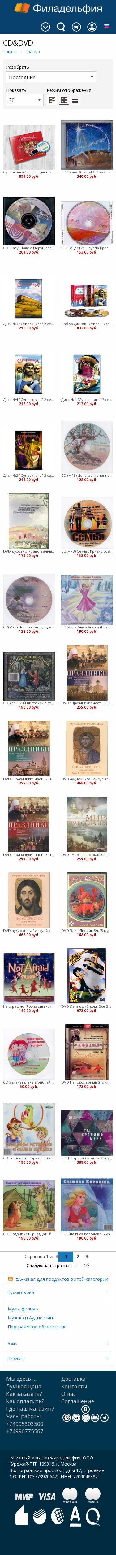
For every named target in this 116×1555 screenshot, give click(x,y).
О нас (68, 1393)
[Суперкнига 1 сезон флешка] (29, 147)
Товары (10, 52)
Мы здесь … (21, 1378)
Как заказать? (24, 1393)
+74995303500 (24, 1423)
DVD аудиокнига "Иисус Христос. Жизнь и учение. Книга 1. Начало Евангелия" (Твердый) (29, 930)
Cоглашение (77, 1401)
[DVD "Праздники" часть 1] (87, 673)
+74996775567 (24, 1431)
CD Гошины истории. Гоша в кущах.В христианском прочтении (29, 1158)
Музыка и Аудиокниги (31, 1318)
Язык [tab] (12, 1343)
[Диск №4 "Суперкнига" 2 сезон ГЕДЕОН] (29, 374)
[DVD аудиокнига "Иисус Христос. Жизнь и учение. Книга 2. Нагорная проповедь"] (87, 748)
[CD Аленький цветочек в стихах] (29, 676)
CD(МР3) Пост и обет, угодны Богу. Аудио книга (29, 627)
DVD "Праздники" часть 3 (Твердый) (29, 854)
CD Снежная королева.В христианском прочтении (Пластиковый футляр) (87, 1233)
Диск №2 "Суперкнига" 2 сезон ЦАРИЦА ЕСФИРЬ (29, 475)
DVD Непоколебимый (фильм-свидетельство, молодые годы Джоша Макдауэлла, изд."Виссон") (87, 1082)
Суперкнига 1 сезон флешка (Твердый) (29, 172)
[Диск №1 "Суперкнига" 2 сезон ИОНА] (87, 374)
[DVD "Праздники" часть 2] (29, 748)
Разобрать (17, 67)
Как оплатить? (25, 1401)
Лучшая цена (23, 1386)
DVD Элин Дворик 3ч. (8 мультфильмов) (87, 930)
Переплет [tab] (16, 1358)
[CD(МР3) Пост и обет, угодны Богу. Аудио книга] (29, 599)
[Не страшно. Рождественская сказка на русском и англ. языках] (29, 978)
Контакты (74, 1386)
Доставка (73, 1378)
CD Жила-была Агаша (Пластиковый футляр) (87, 627)
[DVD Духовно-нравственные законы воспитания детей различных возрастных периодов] (29, 521)
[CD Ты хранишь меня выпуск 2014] (87, 1133)
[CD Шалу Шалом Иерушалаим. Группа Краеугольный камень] (29, 221)
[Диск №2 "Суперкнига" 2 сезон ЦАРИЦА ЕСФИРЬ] (29, 450)
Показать (16, 90)
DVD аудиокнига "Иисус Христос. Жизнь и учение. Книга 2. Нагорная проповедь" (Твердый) (87, 778)
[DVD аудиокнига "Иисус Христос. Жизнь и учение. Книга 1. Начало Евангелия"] (29, 900)
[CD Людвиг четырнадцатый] (29, 1205)
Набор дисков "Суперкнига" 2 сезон (87, 323)
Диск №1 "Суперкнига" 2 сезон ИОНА (87, 399)
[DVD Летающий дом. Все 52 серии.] (87, 976)
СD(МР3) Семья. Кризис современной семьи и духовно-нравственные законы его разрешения (87, 551)
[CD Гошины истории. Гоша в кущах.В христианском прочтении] (29, 1129)
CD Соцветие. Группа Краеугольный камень (87, 247)
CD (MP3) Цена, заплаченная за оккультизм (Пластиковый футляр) (87, 475)
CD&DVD (32, 52)
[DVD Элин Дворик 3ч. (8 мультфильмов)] (87, 900)
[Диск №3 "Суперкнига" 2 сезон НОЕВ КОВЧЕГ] (29, 298)
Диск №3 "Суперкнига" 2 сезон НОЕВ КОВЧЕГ (29, 323)
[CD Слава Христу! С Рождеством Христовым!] (87, 145)
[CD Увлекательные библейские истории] (29, 1054)
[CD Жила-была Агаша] (87, 600)
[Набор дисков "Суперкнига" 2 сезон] (87, 298)
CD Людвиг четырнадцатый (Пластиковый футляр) (29, 1233)
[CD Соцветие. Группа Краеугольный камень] (87, 223)
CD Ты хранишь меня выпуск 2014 (87, 1158)
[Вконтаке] (85, 1409)
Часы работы (23, 1416)
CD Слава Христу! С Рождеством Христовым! (87, 172)
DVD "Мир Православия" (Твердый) (87, 854)
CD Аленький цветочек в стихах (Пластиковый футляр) (29, 703)
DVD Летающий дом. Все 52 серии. (87, 1006)
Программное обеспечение (37, 1327)
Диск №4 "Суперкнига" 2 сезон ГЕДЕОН (29, 399)
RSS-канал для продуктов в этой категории (61, 1279)
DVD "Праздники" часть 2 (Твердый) (29, 778)
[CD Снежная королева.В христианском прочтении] (87, 1204)
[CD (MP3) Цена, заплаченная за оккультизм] (87, 447)
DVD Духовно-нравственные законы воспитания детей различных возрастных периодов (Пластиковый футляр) (29, 551)
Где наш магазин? (30, 1408)
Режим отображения (69, 90)
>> (86, 1265)
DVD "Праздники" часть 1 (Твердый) (87, 703)
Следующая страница (50, 1265)
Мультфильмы (23, 1309)
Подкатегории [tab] (21, 1292)
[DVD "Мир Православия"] (87, 824)
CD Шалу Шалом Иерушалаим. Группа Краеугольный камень (29, 247)
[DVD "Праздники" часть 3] (28, 824)
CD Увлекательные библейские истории (29, 1082)
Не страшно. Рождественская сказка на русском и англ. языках (29, 1006)
